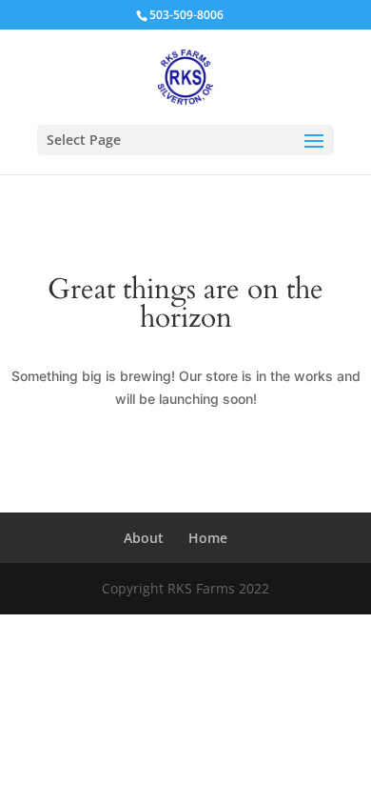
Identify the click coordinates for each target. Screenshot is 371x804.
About (144, 538)
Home (207, 538)
